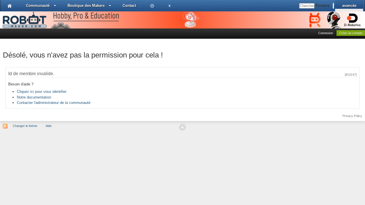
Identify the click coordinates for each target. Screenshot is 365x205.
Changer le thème (25, 126)
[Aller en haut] (182, 127)
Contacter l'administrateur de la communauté (53, 103)
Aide (49, 126)
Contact (129, 5)
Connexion (325, 33)
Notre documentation (34, 97)
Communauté (38, 5)
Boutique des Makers (86, 5)
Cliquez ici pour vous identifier (41, 91)
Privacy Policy (352, 116)
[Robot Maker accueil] (9, 5)
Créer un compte (350, 33)
